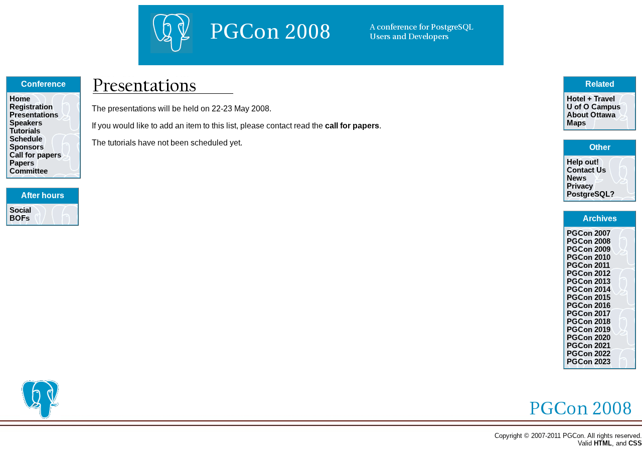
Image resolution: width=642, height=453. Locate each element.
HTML (603, 443)
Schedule (26, 139)
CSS (635, 443)
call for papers (352, 125)
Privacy (580, 186)
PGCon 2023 (588, 362)
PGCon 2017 (588, 314)
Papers (22, 163)
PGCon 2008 (588, 241)
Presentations (34, 115)
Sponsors (27, 147)
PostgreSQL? (590, 194)
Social (20, 210)
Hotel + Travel (591, 99)
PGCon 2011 (588, 265)
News (576, 178)
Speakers (26, 123)
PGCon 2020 (588, 338)
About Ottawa (591, 115)
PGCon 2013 (588, 281)
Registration (31, 107)
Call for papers (35, 155)
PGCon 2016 (588, 305)
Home (20, 99)
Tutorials (25, 131)
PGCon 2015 (588, 297)
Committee (29, 171)
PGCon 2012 (588, 273)
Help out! (583, 162)
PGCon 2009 (588, 249)
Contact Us (586, 170)
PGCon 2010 (588, 257)
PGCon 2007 (588, 233)
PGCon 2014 (588, 289)
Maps (576, 123)
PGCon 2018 (588, 322)
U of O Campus (593, 107)
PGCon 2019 (588, 330)
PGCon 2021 (588, 346)
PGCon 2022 (588, 354)
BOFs (20, 218)
